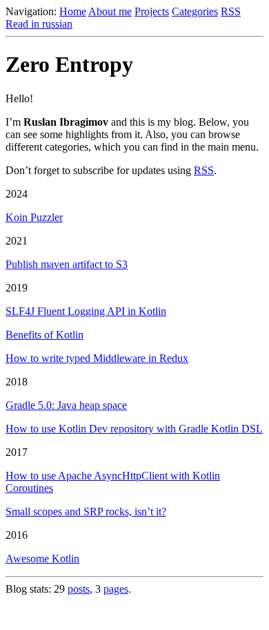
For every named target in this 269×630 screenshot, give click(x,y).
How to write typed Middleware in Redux (97, 358)
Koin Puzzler (34, 217)
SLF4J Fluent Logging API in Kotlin (86, 311)
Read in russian (39, 24)
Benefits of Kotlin (44, 335)
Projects (151, 11)
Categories (195, 11)
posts (79, 589)
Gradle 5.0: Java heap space (66, 405)
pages (115, 589)
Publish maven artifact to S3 (67, 264)
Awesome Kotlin (42, 558)
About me (110, 11)
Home (72, 11)
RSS (231, 11)
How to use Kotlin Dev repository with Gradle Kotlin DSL (134, 429)
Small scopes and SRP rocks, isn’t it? (86, 511)
